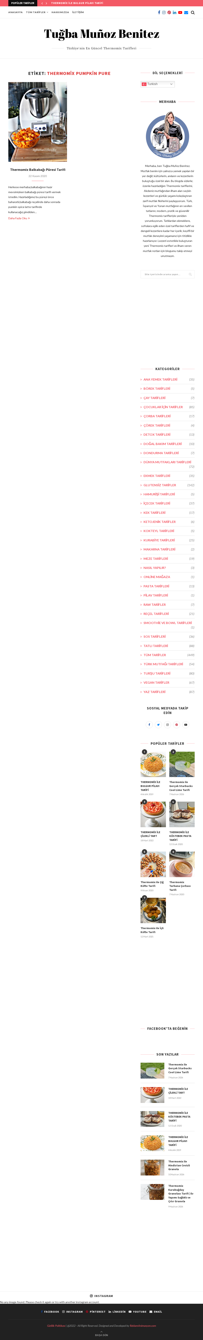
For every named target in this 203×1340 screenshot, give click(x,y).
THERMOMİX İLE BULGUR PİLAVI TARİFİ (150, 786)
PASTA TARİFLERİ (169, 586)
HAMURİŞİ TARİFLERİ (169, 494)
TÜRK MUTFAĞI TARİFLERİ (169, 664)
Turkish (152, 84)
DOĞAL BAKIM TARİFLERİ (169, 444)
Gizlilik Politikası (56, 1325)
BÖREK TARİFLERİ (169, 388)
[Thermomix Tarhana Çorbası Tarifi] (182, 864)
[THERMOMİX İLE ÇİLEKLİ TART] (153, 814)
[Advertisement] (168, 325)
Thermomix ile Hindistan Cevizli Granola (82, 3)
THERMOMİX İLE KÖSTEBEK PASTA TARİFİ (180, 836)
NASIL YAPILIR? (169, 568)
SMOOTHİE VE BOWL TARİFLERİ (169, 623)
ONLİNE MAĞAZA (169, 577)
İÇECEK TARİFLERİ (169, 503)
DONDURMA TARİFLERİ (169, 453)
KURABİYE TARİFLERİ (169, 540)
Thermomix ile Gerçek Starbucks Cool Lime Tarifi (181, 786)
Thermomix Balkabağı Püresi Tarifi (37, 169)
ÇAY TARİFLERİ (169, 398)
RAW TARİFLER (169, 604)
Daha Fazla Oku (17, 218)
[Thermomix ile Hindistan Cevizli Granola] (152, 1167)
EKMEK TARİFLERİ (169, 476)
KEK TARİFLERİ (169, 512)
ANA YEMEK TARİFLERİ (169, 379)
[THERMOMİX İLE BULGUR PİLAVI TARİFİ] (153, 764)
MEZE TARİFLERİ (169, 558)
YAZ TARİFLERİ (169, 692)
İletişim (78, 12)
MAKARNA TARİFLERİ (169, 549)
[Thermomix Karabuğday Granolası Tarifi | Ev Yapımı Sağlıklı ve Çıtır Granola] (152, 1192)
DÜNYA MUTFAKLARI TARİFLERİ (169, 462)
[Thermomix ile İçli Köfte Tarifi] (153, 910)
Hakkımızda (60, 12)
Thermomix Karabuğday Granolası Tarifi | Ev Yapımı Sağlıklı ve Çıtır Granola (180, 1193)
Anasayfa (15, 12)
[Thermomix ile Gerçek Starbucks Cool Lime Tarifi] (182, 764)
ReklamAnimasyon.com (143, 1325)
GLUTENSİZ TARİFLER (169, 485)
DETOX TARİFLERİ (169, 434)
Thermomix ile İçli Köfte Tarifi (152, 930)
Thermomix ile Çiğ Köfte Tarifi (152, 884)
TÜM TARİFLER (36, 12)
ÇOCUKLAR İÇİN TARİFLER (169, 407)
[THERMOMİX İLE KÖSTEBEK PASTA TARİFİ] (182, 814)
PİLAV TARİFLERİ (169, 595)
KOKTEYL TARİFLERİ (169, 531)
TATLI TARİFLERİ (169, 646)
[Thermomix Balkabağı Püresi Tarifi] (37, 122)
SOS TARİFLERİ (169, 636)
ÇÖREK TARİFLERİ (169, 425)
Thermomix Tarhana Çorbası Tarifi (180, 886)
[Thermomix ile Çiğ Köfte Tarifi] (153, 864)
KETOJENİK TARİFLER (169, 522)
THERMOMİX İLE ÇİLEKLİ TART (150, 834)
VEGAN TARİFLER (169, 682)
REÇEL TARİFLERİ (169, 613)
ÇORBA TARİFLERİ (169, 416)
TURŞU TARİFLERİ (169, 673)
